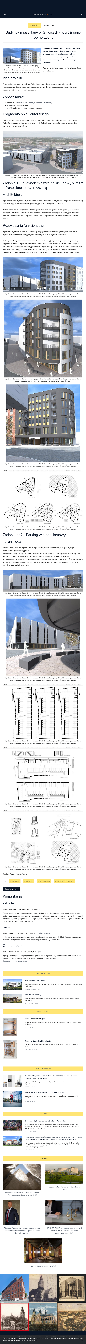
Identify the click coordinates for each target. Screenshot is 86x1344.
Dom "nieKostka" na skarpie (35, 981)
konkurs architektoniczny (64, 881)
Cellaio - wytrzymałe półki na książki (38, 1041)
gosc (40, 952)
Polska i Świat (35, 25)
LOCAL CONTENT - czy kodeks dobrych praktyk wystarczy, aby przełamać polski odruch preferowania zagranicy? (64, 1230)
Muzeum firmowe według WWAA (43, 1266)
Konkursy (43, 1114)
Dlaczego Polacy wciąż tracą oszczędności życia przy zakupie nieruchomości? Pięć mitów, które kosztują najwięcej (22, 1230)
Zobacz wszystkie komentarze (15, 961)
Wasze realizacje (43, 1012)
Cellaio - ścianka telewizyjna (35, 1019)
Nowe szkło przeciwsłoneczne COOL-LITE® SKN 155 (44, 1093)
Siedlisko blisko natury (33, 995)
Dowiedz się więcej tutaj (30, 1340)
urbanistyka (28, 881)
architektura (14, 881)
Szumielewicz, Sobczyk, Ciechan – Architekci (34, 103)
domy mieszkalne (44, 881)
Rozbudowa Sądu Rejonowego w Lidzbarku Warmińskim (45, 1121)
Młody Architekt (44, 933)
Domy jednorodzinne (43, 973)
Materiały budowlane (43, 1069)
